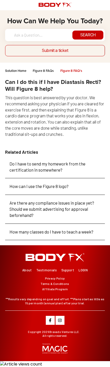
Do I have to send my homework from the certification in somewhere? (47, 166)
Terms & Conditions (55, 283)
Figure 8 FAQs (43, 70)
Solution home (16, 70)
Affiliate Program (55, 289)
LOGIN (83, 270)
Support (67, 270)
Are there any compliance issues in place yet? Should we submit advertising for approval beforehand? (51, 209)
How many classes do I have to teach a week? (51, 231)
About (27, 270)
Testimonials (46, 270)
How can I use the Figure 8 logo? (39, 186)
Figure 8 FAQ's (71, 70)
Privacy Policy (55, 278)
